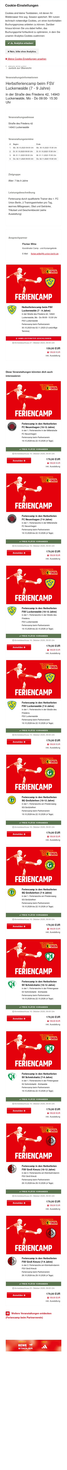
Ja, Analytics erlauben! (21, 43)
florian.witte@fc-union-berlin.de (45, 253)
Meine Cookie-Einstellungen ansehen (26, 58)
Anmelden (18, 460)
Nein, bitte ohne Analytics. (22, 51)
